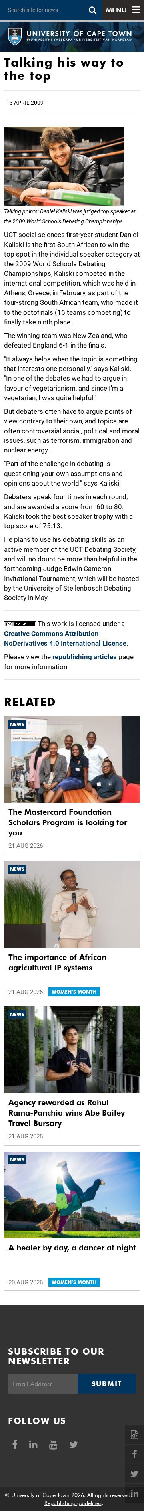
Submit (107, 1384)
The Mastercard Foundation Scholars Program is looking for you (67, 822)
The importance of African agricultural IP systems (57, 962)
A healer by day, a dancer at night (72, 1247)
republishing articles (84, 657)
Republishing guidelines (73, 1503)
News (17, 724)
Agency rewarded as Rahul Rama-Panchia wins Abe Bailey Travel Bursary (66, 1113)
